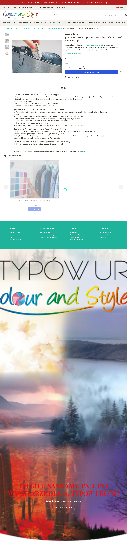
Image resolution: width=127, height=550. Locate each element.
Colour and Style (8, 29)
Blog (11, 237)
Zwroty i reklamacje (16, 239)
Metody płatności (45, 232)
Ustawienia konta (105, 235)
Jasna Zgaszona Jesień (54, 29)
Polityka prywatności (76, 237)
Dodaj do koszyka (91, 72)
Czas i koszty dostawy (47, 235)
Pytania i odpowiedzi (76, 239)
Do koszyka (34, 209)
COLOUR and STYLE (71, 34)
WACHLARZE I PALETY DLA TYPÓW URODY (27, 29)
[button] (88, 15)
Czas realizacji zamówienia (48, 237)
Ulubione (103, 237)
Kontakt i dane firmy (16, 232)
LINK (83, 151)
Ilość (66, 64)
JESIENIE (43, 29)
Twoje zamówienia (106, 232)
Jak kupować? (74, 232)
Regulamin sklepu (75, 235)
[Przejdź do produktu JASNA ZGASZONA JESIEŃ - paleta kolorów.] (34, 179)
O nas (11, 235)
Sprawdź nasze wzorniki (63, 508)
